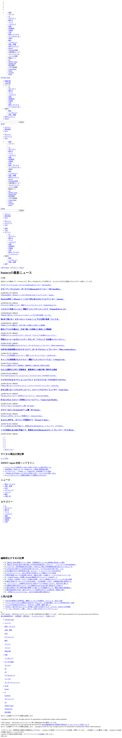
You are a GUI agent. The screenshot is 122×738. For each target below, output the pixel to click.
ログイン (8, 127)
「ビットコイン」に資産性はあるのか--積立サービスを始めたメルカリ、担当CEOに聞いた (37, 583)
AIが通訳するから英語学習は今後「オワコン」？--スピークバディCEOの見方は (33, 571)
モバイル (8, 665)
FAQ (6, 131)
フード (10, 22)
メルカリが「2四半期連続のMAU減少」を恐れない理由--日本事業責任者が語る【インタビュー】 (39, 567)
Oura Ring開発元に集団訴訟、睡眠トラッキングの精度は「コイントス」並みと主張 (34, 601)
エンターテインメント (12, 682)
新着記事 (8, 81)
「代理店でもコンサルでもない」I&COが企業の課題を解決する (28, 592)
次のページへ (9, 449)
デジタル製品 (9, 662)
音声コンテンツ (13, 46)
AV (6, 672)
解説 (9, 40)
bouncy (10, 48)
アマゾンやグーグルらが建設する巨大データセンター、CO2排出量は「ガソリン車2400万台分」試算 (40, 603)
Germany (11, 72)
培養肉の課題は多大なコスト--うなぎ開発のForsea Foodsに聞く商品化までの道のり (34, 585)
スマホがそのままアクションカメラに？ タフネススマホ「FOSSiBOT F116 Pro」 (34, 380)
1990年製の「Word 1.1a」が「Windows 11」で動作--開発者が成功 (26, 469)
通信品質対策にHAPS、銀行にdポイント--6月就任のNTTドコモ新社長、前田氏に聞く (35, 590)
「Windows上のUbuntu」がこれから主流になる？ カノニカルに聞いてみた (30, 473)
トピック (8, 492)
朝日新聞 (11, 65)
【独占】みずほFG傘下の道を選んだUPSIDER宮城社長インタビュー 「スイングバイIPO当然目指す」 (41, 564)
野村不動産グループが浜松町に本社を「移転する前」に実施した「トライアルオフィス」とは (38, 575)
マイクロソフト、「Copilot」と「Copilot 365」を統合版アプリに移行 (28, 471)
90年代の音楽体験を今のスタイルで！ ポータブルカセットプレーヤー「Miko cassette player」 (39, 349)
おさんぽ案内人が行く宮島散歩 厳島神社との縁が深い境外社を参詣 (29, 370)
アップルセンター (14, 36)
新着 (9, 12)
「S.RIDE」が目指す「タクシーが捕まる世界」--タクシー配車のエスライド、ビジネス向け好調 (39, 579)
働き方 (10, 20)
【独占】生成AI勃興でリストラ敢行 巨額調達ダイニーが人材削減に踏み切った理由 (35, 562)
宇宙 (9, 32)
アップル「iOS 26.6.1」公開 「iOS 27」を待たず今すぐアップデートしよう (32, 609)
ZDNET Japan (12, 62)
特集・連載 (12, 44)
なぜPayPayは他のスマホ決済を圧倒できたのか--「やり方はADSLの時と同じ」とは (34, 569)
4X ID (3, 124)
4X (9, 60)
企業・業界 (8, 486)
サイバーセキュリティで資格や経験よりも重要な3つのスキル (26, 475)
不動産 (10, 30)
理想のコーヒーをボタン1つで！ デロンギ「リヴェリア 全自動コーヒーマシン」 (33, 339)
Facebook (7, 695)
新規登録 (8, 129)
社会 (6, 488)
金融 (9, 26)
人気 (6, 230)
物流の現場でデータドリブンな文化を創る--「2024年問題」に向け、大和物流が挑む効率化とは (38, 581)
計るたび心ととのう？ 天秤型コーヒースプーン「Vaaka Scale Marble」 (30, 400)
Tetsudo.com (12, 63)
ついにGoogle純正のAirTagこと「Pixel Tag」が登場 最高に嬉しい (28, 605)
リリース (8, 644)
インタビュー (13, 42)
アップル (8, 679)
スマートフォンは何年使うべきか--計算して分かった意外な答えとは (28, 467)
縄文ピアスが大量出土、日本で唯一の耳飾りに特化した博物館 (26, 329)
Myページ (8, 134)
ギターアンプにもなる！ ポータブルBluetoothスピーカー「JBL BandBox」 (31, 289)
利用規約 (18, 616)
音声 (6, 264)
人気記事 (8, 83)
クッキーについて (38, 616)
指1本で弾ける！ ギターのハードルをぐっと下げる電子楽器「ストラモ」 (30, 319)
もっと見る (4, 458)
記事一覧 (8, 496)
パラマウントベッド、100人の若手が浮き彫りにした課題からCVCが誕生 (31, 573)
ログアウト (8, 136)
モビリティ (12, 18)
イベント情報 (13, 56)
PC (5, 669)
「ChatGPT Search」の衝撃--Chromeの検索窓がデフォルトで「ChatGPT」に (31, 577)
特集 (6, 655)
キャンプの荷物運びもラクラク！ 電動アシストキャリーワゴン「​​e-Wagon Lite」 (33, 360)
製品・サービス (13, 34)
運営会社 (26, 616)
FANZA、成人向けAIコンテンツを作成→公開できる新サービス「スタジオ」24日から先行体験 (38, 607)
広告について (50, 616)
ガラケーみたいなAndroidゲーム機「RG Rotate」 (21, 410)
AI (9, 16)
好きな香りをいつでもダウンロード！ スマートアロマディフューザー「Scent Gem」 (35, 390)
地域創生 (11, 28)
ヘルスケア (12, 24)
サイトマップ (9, 699)
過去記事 (8, 651)
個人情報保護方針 (7, 616)
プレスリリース (13, 54)
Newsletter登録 (13, 50)
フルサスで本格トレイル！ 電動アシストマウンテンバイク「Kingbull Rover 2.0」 (34, 309)
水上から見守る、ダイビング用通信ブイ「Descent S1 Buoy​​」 (25, 420)
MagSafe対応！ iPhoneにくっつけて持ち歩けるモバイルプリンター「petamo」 (33, 299)
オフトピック (9, 490)
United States (12, 69)
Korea (10, 74)
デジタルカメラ (10, 675)
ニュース (8, 623)
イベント (8, 648)
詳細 (41, 734)
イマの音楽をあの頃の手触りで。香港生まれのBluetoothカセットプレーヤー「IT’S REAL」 (38, 430)
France (10, 71)
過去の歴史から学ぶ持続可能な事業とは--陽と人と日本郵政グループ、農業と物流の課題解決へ (38, 588)
